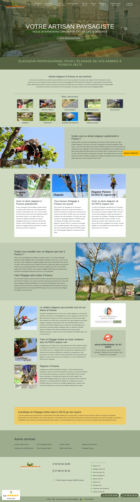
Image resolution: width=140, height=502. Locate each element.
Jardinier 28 (94, 4)
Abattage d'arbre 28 (48, 4)
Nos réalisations (70, 38)
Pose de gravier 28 (60, 4)
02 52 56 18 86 (111, 495)
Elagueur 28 (38, 4)
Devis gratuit (131, 153)
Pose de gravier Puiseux (44, 448)
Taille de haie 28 (84, 4)
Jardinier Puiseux (64, 444)
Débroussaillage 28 (72, 4)
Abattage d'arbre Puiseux (89, 444)
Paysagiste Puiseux (88, 448)
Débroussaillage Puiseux (44, 444)
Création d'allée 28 (129, 4)
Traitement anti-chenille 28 (115, 4)
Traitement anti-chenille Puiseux (24, 448)
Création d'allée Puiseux (21, 444)
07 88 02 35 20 (130, 495)
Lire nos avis (11, 498)
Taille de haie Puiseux (65, 448)
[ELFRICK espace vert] (17, 5)
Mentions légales (73, 499)
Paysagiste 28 (103, 4)
